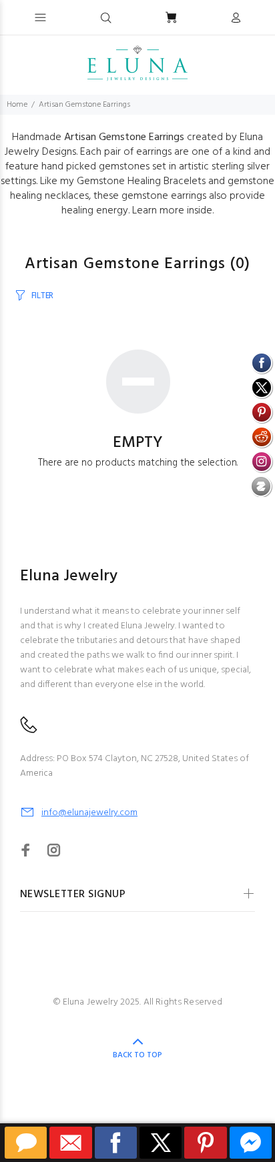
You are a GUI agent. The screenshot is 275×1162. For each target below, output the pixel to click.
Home (17, 104)
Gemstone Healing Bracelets (141, 181)
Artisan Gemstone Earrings (84, 104)
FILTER (42, 296)
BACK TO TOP (137, 1055)
